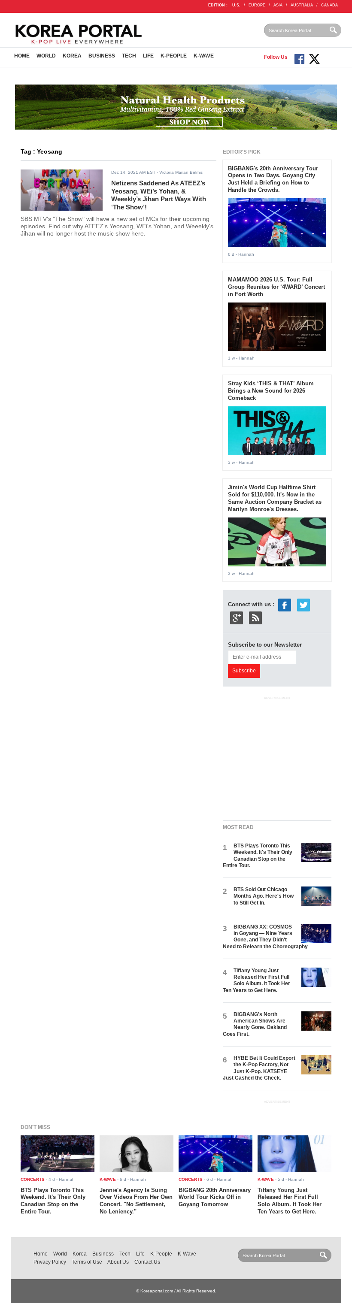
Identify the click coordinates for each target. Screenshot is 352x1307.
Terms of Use (87, 1262)
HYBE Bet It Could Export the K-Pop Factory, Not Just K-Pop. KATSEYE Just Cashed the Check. (259, 1068)
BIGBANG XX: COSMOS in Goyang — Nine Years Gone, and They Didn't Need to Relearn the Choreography (265, 937)
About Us (118, 1262)
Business (101, 56)
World (46, 56)
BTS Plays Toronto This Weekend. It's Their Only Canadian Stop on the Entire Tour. (257, 855)
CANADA (329, 5)
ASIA (277, 5)
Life (148, 56)
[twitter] (303, 605)
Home (22, 56)
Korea (72, 56)
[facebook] (284, 605)
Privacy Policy (49, 1262)
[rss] (255, 617)
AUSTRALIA (302, 5)
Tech (129, 56)
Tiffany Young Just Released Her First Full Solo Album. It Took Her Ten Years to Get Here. (256, 980)
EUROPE (257, 5)
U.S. (236, 5)
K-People (174, 56)
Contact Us (147, 1262)
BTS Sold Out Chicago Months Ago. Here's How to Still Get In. (264, 896)
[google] (236, 617)
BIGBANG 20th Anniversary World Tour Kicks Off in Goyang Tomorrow (215, 1197)
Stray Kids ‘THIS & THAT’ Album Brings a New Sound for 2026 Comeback (271, 390)
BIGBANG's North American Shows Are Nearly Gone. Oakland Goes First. (255, 1024)
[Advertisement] (287, 756)
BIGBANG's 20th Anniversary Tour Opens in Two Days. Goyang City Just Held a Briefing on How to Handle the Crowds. (273, 179)
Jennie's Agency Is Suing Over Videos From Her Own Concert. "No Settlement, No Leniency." (136, 1201)
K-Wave (204, 56)
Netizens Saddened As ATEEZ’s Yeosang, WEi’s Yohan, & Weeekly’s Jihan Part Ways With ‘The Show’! (158, 195)
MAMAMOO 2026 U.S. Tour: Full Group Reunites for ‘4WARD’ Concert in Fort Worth (276, 286)
